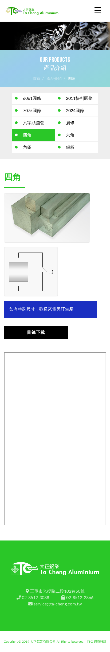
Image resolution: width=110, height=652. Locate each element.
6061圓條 (32, 98)
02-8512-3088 (35, 598)
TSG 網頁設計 (97, 641)
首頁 (36, 79)
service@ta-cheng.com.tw (58, 604)
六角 (70, 135)
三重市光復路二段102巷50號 (57, 591)
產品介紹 (54, 79)
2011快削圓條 (79, 98)
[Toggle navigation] (98, 11)
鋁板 (70, 147)
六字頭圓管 (33, 123)
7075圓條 (32, 111)
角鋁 (27, 147)
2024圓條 (75, 111)
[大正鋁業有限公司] (32, 10)
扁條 (70, 123)
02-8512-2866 (79, 598)
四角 (72, 79)
